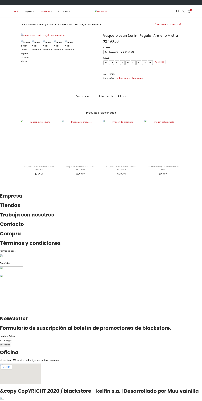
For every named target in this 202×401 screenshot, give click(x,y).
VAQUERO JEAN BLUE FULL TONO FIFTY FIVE (80, 168)
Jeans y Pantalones (48, 24)
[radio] (111, 52)
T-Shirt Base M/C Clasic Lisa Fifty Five (163, 168)
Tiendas (10, 205)
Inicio (23, 24)
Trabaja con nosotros (27, 214)
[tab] (83, 96)
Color (106, 47)
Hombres (32, 24)
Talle (106, 58)
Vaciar (161, 61)
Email (3, 340)
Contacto (12, 224)
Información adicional (112, 96)
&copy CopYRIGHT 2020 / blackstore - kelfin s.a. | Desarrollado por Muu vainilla (99, 391)
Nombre (4, 336)
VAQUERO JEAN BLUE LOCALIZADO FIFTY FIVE (121, 168)
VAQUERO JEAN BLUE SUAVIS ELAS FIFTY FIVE (39, 168)
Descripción (83, 96)
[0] (188, 11)
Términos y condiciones (30, 243)
